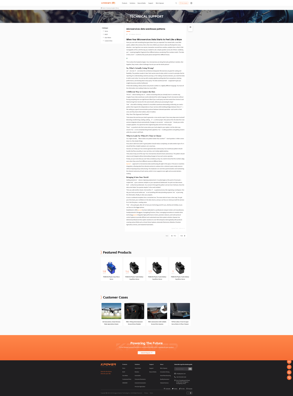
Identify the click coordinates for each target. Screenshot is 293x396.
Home (103, 8)
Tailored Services (164, 383)
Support (150, 3)
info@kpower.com (181, 373)
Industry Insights (111, 8)
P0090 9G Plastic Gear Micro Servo (111, 278)
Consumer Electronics (140, 379)
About (161, 364)
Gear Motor (108, 37)
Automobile (138, 375)
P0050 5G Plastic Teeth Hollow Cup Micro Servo (180, 278)
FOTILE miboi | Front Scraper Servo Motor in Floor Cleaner (180, 323)
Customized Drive (126, 379)
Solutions (132, 3)
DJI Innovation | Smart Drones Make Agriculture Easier (111, 323)
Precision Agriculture (140, 386)
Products (124, 3)
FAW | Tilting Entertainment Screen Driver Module (134, 323)
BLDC (106, 34)
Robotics (137, 372)
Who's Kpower (160, 3)
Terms (151, 393)
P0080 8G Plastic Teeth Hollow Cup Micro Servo (134, 278)
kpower (128, 164)
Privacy (146, 393)
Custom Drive (108, 41)
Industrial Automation (140, 383)
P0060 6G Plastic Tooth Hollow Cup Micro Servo (157, 278)
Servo (117, 8)
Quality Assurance (164, 379)
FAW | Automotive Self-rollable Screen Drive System (157, 323)
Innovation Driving (164, 372)
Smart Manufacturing (165, 375)
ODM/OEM (124, 383)
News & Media (142, 3)
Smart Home (138, 368)
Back (167, 235)
